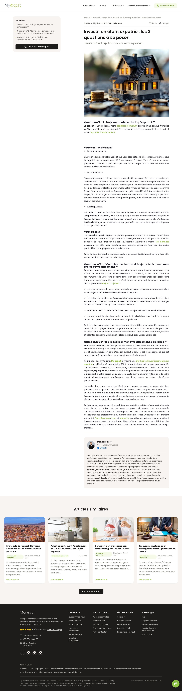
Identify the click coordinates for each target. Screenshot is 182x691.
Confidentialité (151, 681)
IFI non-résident (124, 620)
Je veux (102, 5)
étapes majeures (110, 283)
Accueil (87, 17)
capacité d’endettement (102, 132)
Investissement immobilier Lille (97, 668)
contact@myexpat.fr (32, 635)
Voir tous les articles (91, 591)
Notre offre (88, 5)
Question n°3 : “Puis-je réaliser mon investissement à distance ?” (32, 38)
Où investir (117, 5)
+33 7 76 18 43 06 (30, 639)
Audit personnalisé (101, 617)
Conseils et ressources (137, 5)
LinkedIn (103, 448)
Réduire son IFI (123, 624)
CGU (160, 681)
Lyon (113, 418)
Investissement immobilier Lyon (68, 672)
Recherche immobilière (74, 629)
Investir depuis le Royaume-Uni (149, 629)
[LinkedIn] (40, 652)
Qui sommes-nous (77, 617)
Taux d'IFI (121, 617)
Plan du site (147, 634)
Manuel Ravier (104, 441)
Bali (46, 668)
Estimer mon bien (100, 624)
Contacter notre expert (38, 46)
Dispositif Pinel (123, 628)
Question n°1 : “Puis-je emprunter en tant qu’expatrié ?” (34, 25)
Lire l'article (11, 579)
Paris (97, 418)
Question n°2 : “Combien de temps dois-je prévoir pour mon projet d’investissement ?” (35, 32)
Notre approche (75, 624)
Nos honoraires (75, 620)
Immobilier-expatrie (101, 17)
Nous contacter (167, 5)
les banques (162, 241)
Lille (31, 668)
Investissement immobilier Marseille (66, 668)
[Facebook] (28, 652)
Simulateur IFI (99, 620)
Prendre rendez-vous (102, 628)
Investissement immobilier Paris (127, 668)
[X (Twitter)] (22, 652)
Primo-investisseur (150, 624)
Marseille (124, 418)
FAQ (143, 617)
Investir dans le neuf (126, 632)
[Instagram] (34, 652)
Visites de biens (75, 634)
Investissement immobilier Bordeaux (36, 672)
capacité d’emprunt (127, 125)
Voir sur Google (54, 629)
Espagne (39, 668)
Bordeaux (105, 418)
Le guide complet (149, 620)
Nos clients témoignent (74, 639)
